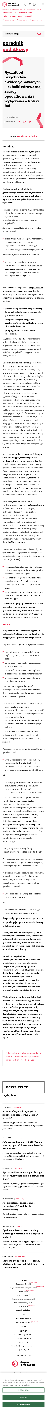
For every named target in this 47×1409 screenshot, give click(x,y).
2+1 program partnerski (24, 1322)
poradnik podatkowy (23, 1310)
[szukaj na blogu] (38, 34)
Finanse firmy (8, 20)
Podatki (28, 16)
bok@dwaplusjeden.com (23, 1338)
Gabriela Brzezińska (27, 136)
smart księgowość (23, 1295)
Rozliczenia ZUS (9, 12)
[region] (23, 1391)
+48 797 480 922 (23, 1342)
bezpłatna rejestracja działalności (23, 1299)
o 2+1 (23, 1314)
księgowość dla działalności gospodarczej (23, 1287)
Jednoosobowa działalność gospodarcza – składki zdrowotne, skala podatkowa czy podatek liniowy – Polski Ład (23, 1056)
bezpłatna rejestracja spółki (23, 1302)
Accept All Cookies (23, 1404)
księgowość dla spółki (23, 1284)
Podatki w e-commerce (12, 16)
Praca (23, 1326)
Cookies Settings (23, 1390)
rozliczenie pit (23, 1306)
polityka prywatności (24, 1355)
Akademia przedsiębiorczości (29, 20)
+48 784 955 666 (23, 1349)
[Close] (44, 1376)
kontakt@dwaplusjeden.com (23, 1346)
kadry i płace (23, 1291)
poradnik (15, 46)
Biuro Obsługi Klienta (23, 1334)
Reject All (23, 1397)
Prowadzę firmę (25, 12)
